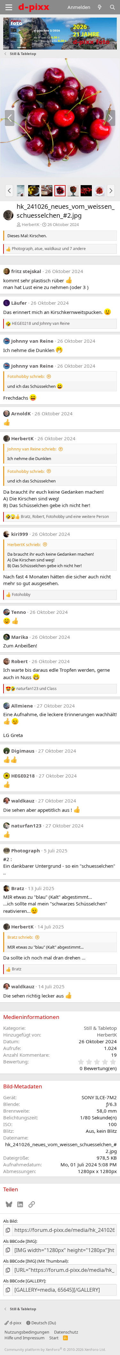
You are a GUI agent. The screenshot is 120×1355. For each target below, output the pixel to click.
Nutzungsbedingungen (26, 1332)
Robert (19, 661)
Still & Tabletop (100, 1028)
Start (54, 1338)
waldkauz (22, 800)
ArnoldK (21, 413)
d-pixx (15, 1323)
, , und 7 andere (49, 248)
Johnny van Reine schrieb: (31, 449)
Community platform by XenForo (55, 1349)
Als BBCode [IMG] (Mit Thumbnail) (35, 1261)
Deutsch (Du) (43, 1323)
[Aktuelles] (99, 7)
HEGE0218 (23, 775)
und (41, 323)
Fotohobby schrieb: (25, 376)
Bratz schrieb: (20, 937)
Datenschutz (66, 1332)
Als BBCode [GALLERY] (24, 1281)
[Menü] (8, 7)
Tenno (18, 612)
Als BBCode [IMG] (19, 1241)
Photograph (25, 850)
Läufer (19, 303)
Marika (19, 637)
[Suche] (112, 7)
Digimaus (22, 751)
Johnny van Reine (32, 341)
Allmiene (22, 705)
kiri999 (19, 534)
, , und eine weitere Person (65, 516)
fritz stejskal (26, 271)
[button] (9, 190)
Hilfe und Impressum (24, 1338)
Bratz (17, 888)
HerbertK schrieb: (24, 544)
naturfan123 (26, 825)
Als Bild (10, 1221)
